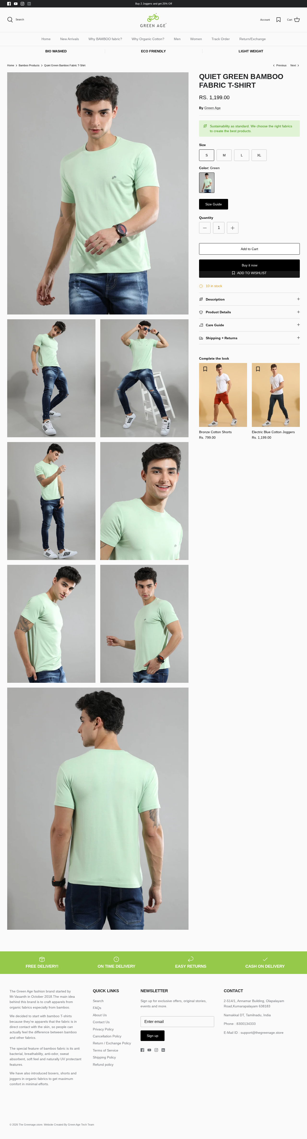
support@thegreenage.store (262, 1032)
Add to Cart (249, 249)
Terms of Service (105, 1050)
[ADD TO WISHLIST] (205, 369)
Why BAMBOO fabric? (105, 39)
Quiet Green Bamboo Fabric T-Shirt (64, 65)
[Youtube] (16, 4)
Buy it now (249, 265)
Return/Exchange (252, 39)
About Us (100, 1015)
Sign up (152, 1036)
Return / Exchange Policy (112, 1043)
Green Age (212, 108)
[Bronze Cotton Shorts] (223, 395)
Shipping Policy (104, 1057)
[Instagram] (22, 4)
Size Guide (213, 204)
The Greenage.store (30, 1124)
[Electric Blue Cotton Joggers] (276, 395)
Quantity (206, 218)
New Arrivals (69, 39)
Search (98, 1001)
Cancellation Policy (107, 1036)
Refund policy (103, 1064)
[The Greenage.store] (153, 19)
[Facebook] (9, 4)
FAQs (97, 1008)
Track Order (221, 39)
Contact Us (101, 1022)
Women (196, 39)
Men (177, 39)
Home (46, 39)
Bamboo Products (29, 65)
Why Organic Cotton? (148, 39)
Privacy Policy (103, 1029)
